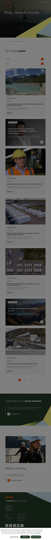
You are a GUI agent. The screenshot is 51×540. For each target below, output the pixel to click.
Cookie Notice (37, 533)
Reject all (25, 536)
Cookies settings (14, 536)
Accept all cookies (36, 536)
